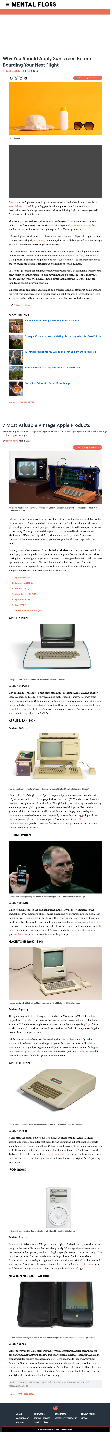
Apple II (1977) (22, 599)
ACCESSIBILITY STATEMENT (65, 1418)
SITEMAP (84, 1418)
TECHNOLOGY (26, 1394)
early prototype (27, 1051)
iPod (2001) (20, 605)
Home (12, 402)
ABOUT (19, 1414)
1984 (89, 1024)
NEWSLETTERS (60, 1414)
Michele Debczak (15, 71)
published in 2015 (74, 255)
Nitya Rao (11, 440)
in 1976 (58, 531)
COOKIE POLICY (22, 1418)
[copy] (26, 78)
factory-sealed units (82, 1264)
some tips (18, 298)
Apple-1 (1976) (22, 577)
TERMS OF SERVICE (42, 1418)
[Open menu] (7, 4)
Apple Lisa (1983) (23, 583)
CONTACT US (39, 1414)
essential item (16, 206)
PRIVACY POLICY (88, 1414)
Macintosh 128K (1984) (26, 594)
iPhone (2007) (21, 588)
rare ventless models (54, 1154)
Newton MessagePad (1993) (29, 610)
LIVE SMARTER (26, 402)
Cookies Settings (41, 1422)
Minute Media (50, 1429)
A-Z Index (20, 1422)
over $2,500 (37, 1371)
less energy (39, 240)
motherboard (81, 1051)
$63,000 (22, 934)
